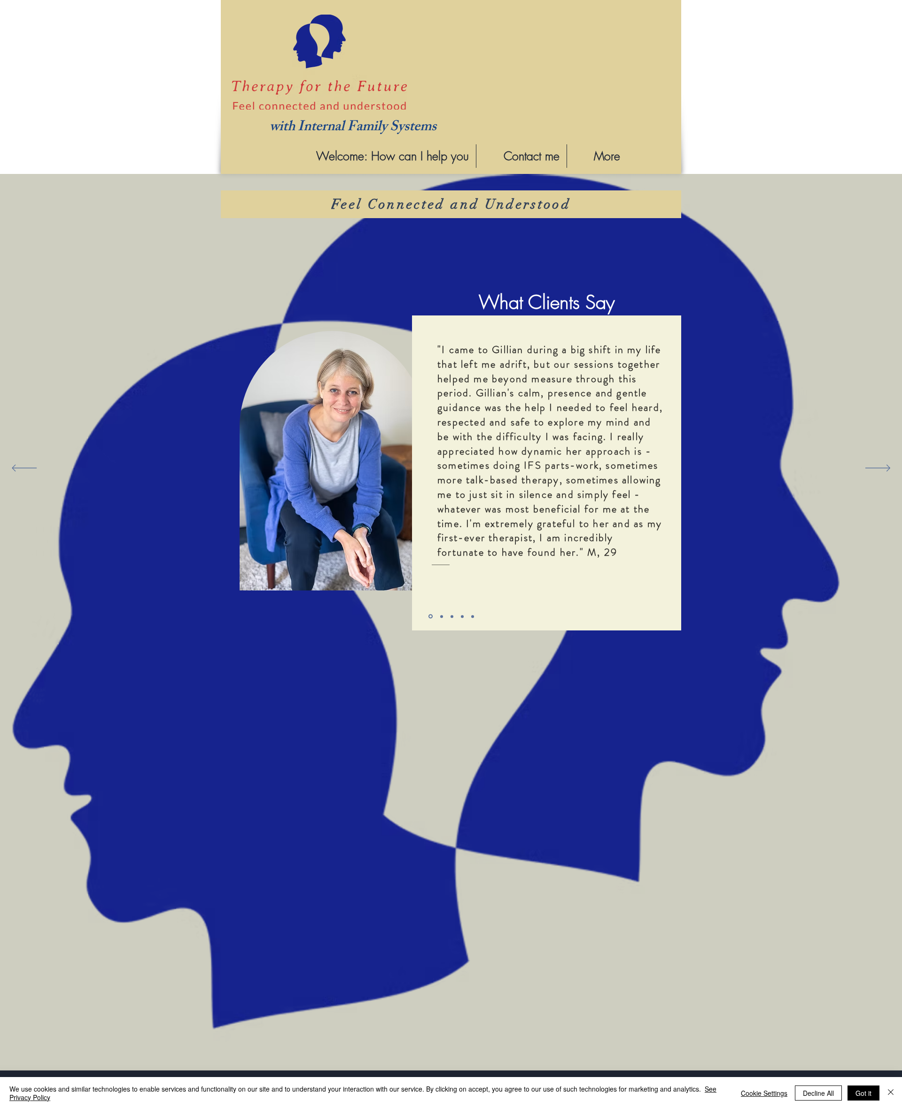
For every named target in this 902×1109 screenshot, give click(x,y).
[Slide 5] (472, 616)
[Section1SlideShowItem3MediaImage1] (452, 616)
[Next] (877, 468)
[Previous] (24, 468)
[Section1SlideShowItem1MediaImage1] (430, 616)
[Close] (890, 1093)
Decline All (818, 1093)
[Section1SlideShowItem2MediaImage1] (441, 616)
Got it (863, 1093)
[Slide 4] (462, 616)
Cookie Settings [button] (764, 1093)
